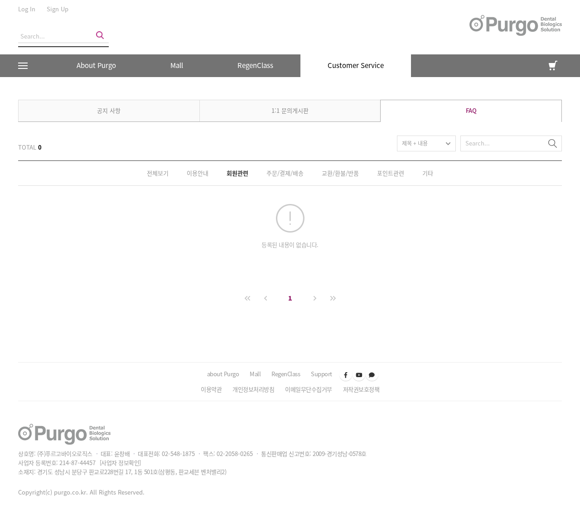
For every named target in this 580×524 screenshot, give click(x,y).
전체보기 (158, 173)
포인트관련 (390, 173)
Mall (176, 65)
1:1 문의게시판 (290, 110)
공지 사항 (109, 110)
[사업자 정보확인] (120, 462)
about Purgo (223, 373)
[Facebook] (345, 374)
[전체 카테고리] (26, 65)
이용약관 (211, 389)
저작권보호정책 (361, 389)
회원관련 (237, 173)
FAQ (471, 110)
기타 (427, 173)
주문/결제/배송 (285, 173)
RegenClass (285, 373)
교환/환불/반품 (340, 173)
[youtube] (359, 374)
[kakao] (372, 374)
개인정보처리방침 (253, 389)
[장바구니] (553, 65)
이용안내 (197, 173)
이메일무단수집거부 (308, 389)
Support (321, 373)
